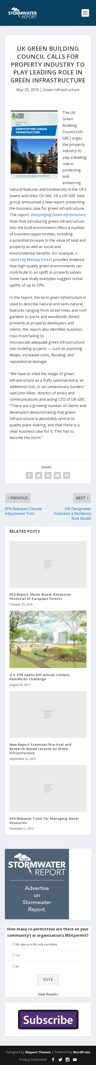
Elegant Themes (38, 1052)
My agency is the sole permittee (36, 944)
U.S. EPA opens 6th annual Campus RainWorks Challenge (40, 676)
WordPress (81, 1052)
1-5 (18, 955)
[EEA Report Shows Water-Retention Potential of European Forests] (48, 564)
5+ (17, 967)
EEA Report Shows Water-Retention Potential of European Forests (40, 596)
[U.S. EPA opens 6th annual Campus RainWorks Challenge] (48, 639)
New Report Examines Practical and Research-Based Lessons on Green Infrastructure (41, 748)
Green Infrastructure (61, 89)
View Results (48, 994)
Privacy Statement (33, 1059)
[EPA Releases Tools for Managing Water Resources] (48, 788)
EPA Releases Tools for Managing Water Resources (44, 820)
